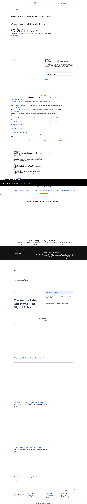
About (35, 2)
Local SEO (64, 495)
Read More (16, 361)
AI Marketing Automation (19, 132)
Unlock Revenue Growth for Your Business (27, 447)
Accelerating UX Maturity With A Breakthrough (29, 358)
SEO (12, 103)
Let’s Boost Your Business (19, 178)
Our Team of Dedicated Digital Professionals (28, 403)
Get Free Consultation (15, 20)
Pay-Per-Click (15, 112)
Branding (14, 120)
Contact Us (31, 500)
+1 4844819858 (64, 3)
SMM (12, 116)
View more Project (44, 193)
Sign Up (65, 490)
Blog (35, 4)
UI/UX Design (15, 108)
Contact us (69, 3)
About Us (31, 495)
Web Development (17, 99)
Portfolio (36, 5)
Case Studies (21, 191)
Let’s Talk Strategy (14, 28)
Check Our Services (14, 35)
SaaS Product (65, 190)
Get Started (16, 311)
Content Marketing (17, 128)
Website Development (50, 495)
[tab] (15, 265)
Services (36, 3)
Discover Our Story (48, 79)
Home (35, 1)
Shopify (21, 190)
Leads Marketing (16, 124)
